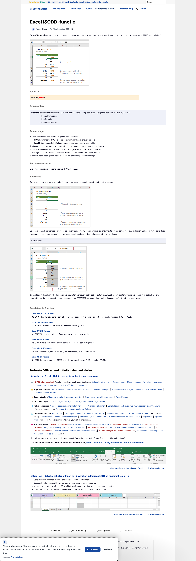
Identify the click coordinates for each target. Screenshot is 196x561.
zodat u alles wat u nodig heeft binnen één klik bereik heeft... (115, 442)
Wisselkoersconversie (86, 430)
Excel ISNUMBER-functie (43, 322)
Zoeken (143, 8)
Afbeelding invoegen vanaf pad (138, 427)
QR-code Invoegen (117, 427)
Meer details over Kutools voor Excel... (127, 468)
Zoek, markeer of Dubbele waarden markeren (69, 389)
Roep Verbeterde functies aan (76, 385)
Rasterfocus (57, 413)
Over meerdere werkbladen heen (99, 397)
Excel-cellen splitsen (47, 434)
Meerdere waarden (74, 397)
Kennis (57, 530)
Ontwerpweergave (73, 413)
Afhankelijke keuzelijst (62, 401)
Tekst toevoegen (75, 424)
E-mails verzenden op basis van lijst (124, 417)
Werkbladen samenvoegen (66, 417)
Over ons (127, 530)
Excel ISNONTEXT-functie (43, 314)
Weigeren (108, 549)
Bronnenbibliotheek (140, 413)
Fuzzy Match (121, 397)
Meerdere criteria (55, 397)
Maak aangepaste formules (139, 382)
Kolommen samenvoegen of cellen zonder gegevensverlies (137, 389)
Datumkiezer (46, 417)
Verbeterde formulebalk (94, 413)
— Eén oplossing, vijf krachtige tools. (69, 2)
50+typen (120, 424)
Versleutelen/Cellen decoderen (93, 417)
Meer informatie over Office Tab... (129, 514)
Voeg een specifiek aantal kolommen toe (67, 406)
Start (39, 530)
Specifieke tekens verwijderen (96, 424)
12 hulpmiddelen (57, 424)
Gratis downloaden (156, 468)
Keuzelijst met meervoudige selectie (90, 401)
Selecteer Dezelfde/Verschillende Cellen (73, 409)
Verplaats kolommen (96, 406)
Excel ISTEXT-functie (41, 331)
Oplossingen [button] (59, 8)
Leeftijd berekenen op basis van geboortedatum (63, 427)
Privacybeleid (104, 530)
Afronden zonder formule (45, 392)
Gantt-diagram (134, 424)
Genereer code (119, 382)
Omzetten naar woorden (65, 430)
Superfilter (147, 417)
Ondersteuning (125, 8)
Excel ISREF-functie (40, 339)
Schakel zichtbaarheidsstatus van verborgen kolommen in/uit (134, 406)
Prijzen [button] (88, 8)
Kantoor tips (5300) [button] (105, 8)
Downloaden (75, 8)
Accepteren (92, 549)
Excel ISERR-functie (40, 357)
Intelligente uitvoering (100, 382)
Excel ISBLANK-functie (42, 348)
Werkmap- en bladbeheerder (119, 413)
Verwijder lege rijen (100, 389)
